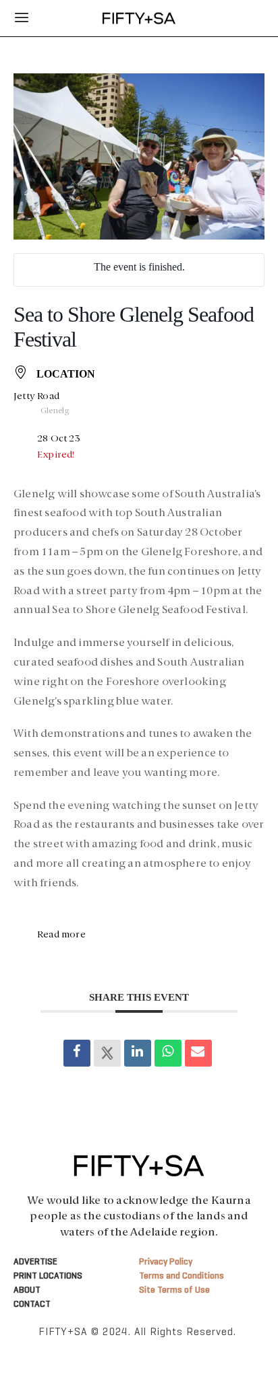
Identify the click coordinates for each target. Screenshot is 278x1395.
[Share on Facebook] (76, 1053)
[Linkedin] (137, 1053)
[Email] (198, 1053)
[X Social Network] (107, 1053)
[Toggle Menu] (21, 18)
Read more (61, 934)
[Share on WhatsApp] (168, 1053)
